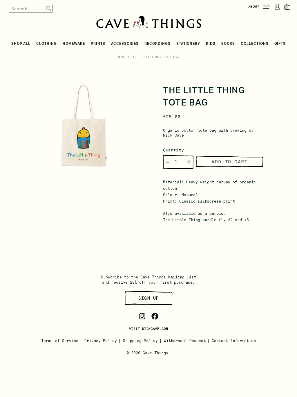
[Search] (48, 8)
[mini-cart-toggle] (287, 6)
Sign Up (148, 298)
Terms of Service (59, 341)
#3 (246, 220)
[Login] (277, 6)
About (253, 6)
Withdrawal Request (185, 341)
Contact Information (234, 341)
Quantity (173, 150)
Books (228, 43)
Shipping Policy (140, 341)
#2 (230, 220)
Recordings (157, 43)
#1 (221, 220)
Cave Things (155, 353)
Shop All (21, 43)
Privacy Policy (100, 341)
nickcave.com (155, 329)
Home (122, 57)
